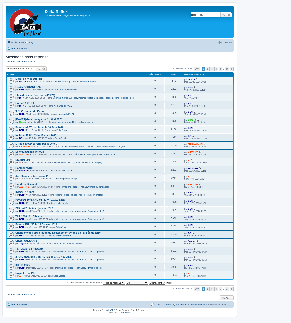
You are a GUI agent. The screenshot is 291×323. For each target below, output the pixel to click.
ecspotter (24, 170)
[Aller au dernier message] (196, 79)
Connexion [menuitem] (226, 42)
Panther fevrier (24, 167)
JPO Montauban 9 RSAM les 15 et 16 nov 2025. (43, 256)
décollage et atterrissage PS (32, 176)
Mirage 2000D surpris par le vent (35, 143)
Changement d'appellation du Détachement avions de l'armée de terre (58, 232)
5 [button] (220, 69)
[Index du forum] (26, 22)
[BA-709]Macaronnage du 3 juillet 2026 (38, 119)
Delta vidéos (59, 276)
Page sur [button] (197, 69)
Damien (23, 122)
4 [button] (216, 69)
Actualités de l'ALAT (63, 106)
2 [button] (207, 69)
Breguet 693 (22, 159)
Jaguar (22, 243)
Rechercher (223, 14)
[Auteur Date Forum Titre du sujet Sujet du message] (137, 282)
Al (20, 162)
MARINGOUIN (26, 146)
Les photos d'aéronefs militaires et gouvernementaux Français (95, 146)
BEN (21, 89)
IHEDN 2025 (22, 265)
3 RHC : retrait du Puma (29, 111)
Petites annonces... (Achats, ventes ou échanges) (78, 162)
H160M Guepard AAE (28, 86)
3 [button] (212, 69)
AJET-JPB (24, 154)
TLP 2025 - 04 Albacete (29, 248)
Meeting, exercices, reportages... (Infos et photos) (79, 195)
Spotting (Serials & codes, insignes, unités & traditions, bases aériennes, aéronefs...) (93, 98)
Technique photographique (65, 178)
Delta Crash (62, 130)
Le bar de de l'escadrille (70, 243)
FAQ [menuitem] (31, 42)
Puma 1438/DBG (25, 103)
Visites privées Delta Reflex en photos (76, 122)
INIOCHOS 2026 (24, 192)
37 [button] (227, 69)
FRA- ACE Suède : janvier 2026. (34, 208)
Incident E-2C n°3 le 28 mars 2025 (35, 135)
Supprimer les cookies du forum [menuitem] (191, 304)
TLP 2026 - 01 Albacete (29, 216)
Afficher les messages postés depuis (85, 282)
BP (20, 98)
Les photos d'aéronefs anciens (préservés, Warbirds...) (88, 154)
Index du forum (19, 48)
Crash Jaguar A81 (26, 240)
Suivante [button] (232, 69)
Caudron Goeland (26, 184)
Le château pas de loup (29, 151)
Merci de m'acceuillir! (28, 78)
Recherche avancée (229, 14)
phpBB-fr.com (125, 312)
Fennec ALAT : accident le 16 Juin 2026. (39, 127)
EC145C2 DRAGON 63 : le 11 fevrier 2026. (40, 200)
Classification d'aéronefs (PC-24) (35, 95)
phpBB (110, 310)
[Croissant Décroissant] (157, 282)
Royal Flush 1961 (25, 273)
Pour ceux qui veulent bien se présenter (77, 81)
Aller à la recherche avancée (21, 61)
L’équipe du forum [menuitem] (162, 304)
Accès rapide (17, 42)
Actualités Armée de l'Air (66, 89)
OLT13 (22, 81)
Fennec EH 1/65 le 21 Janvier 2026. (36, 224)
